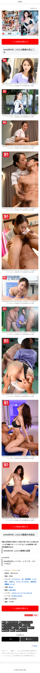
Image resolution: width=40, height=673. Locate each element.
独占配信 (28, 579)
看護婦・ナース (10, 584)
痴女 (6, 581)
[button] (29, 639)
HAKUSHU (12, 590)
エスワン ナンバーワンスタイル (22, 593)
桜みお (11, 587)
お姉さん (12, 581)
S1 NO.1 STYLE (17, 596)
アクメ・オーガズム (22, 581)
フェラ (34, 579)
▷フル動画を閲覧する (20, 42)
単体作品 (33, 581)
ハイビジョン (16, 579)
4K (23, 579)
